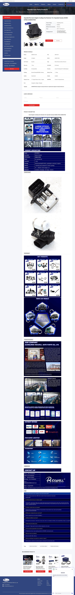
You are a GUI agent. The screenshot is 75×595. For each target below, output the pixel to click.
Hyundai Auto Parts (7, 25)
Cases (48, 582)
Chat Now (12, 68)
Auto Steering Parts (7, 48)
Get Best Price (49, 40)
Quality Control (40, 583)
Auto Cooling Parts (7, 39)
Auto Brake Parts (7, 41)
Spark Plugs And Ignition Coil (9, 37)
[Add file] (53, 593)
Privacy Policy (49, 585)
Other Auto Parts (7, 55)
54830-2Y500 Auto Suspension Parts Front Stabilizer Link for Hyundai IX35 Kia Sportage (53, 567)
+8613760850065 (12, 65)
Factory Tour (39, 582)
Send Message (32, 105)
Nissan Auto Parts (7, 23)
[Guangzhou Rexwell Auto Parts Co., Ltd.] (6, 4)
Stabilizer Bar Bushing (54, 546)
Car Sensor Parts (7, 50)
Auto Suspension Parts (8, 32)
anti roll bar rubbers (43, 546)
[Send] (72, 593)
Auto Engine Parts (7, 30)
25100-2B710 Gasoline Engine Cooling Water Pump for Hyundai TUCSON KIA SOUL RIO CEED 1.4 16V (27, 567)
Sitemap (48, 583)
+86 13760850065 (13, 63)
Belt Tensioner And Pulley (8, 46)
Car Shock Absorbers (8, 34)
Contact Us (39, 585)
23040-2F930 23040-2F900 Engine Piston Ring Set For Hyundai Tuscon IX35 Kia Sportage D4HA (65, 567)
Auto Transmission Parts (8, 27)
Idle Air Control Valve (33, 546)
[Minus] (72, 569)
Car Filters (6, 53)
